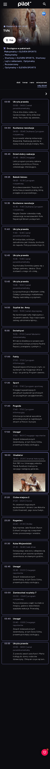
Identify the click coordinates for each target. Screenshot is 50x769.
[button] (46, 94)
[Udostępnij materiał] (27, 40)
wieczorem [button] (41, 82)
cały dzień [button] (42, 85)
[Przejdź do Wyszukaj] (44, 4)
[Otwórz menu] (5, 4)
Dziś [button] (18, 82)
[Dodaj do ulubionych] (20, 40)
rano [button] (32, 82)
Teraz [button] (25, 82)
